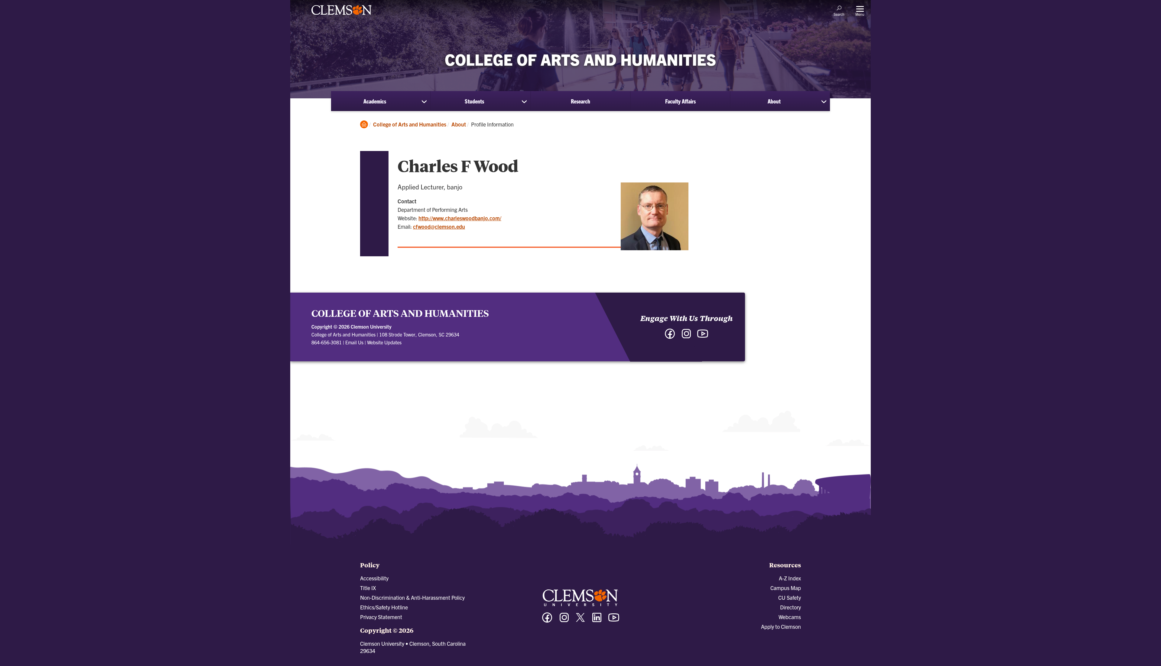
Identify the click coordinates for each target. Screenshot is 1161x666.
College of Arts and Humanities (409, 124)
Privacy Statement (381, 616)
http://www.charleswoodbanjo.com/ (459, 218)
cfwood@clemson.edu (439, 226)
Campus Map (785, 587)
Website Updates (384, 342)
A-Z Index (790, 578)
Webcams (790, 616)
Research (580, 101)
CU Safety (789, 597)
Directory (790, 607)
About (774, 101)
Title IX (368, 587)
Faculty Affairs (680, 101)
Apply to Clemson (781, 626)
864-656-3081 (326, 342)
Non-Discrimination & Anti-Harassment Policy (412, 597)
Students (474, 101)
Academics (374, 101)
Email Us (354, 342)
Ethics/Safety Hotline (384, 607)
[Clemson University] (341, 16)
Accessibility (374, 578)
